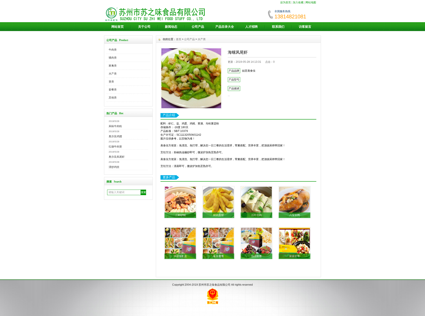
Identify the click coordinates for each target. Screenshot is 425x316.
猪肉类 (113, 57)
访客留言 (305, 26)
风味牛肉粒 (115, 126)
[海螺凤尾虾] (191, 78)
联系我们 (278, 26)
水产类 (113, 73)
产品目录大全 (224, 26)
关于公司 (144, 26)
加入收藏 (298, 2)
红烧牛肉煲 (115, 146)
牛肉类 (113, 49)
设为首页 (285, 2)
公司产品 (198, 26)
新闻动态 (171, 26)
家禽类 (113, 65)
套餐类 (113, 89)
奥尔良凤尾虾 (117, 156)
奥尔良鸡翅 (115, 136)
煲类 (111, 81)
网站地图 (310, 2)
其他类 (113, 97)
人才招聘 (251, 26)
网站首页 (117, 26)
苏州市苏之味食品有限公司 (214, 284)
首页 (178, 39)
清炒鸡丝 (114, 167)
